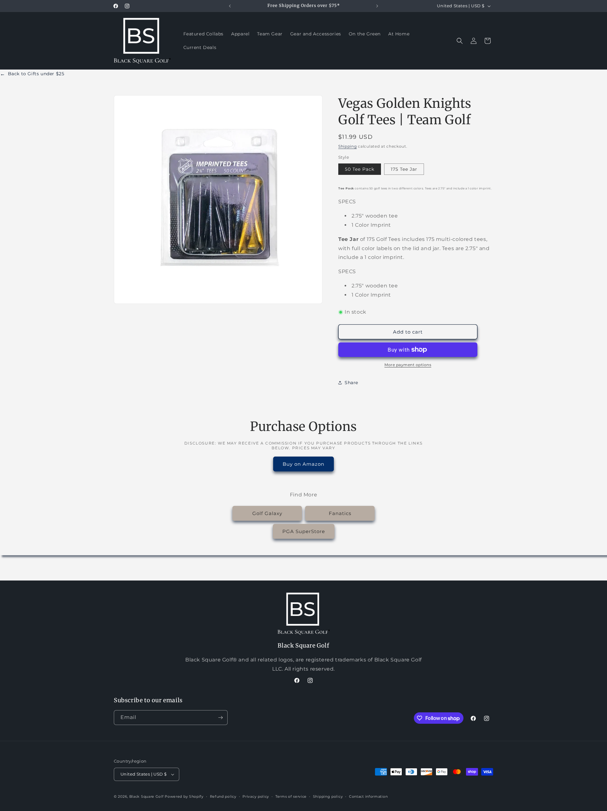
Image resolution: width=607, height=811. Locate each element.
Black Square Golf (146, 796)
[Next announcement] (377, 6)
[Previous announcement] (230, 6)
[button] (460, 41)
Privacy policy (255, 796)
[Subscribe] (220, 717)
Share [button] (351, 382)
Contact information (368, 796)
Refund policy (223, 796)
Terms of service (291, 796)
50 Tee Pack (359, 169)
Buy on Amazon (303, 464)
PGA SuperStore (303, 531)
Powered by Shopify (184, 796)
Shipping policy (328, 796)
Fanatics (340, 513)
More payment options (407, 364)
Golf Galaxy (267, 513)
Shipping (347, 146)
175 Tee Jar (404, 169)
